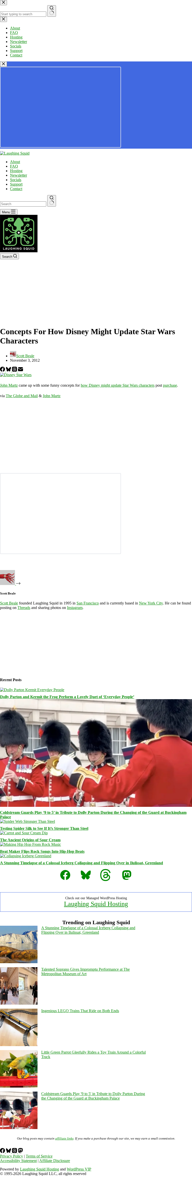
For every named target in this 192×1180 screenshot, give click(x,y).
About (15, 162)
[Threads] (15, 370)
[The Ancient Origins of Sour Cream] (24, 833)
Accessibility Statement (18, 1161)
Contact (16, 189)
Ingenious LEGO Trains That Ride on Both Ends (80, 1011)
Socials (15, 180)
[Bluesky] (9, 370)
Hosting (16, 171)
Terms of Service (39, 1156)
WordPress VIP (79, 1169)
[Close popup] (3, 64)
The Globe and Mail (22, 396)
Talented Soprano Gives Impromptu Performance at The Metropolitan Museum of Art (85, 971)
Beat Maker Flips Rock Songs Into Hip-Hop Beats (42, 851)
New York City (151, 603)
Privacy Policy (11, 1156)
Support (16, 184)
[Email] (20, 370)
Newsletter (18, 175)
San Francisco (87, 603)
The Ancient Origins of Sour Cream (30, 840)
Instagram (74, 607)
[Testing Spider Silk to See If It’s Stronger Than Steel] (27, 821)
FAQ (14, 166)
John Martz (9, 385)
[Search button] (51, 201)
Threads (24, 607)
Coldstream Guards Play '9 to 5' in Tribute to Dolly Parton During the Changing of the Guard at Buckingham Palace (93, 1096)
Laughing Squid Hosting (96, 903)
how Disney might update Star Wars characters (117, 385)
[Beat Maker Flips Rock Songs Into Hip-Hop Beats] (30, 844)
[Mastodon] (20, 1152)
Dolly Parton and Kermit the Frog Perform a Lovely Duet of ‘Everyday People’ (67, 697)
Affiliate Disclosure (54, 1161)
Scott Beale (9, 603)
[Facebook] (3, 370)
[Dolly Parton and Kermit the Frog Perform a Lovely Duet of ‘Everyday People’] (32, 690)
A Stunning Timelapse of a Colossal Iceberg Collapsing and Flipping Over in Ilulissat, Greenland (81, 863)
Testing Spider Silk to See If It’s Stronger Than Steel (44, 828)
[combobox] (23, 204)
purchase (170, 385)
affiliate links (64, 1138)
